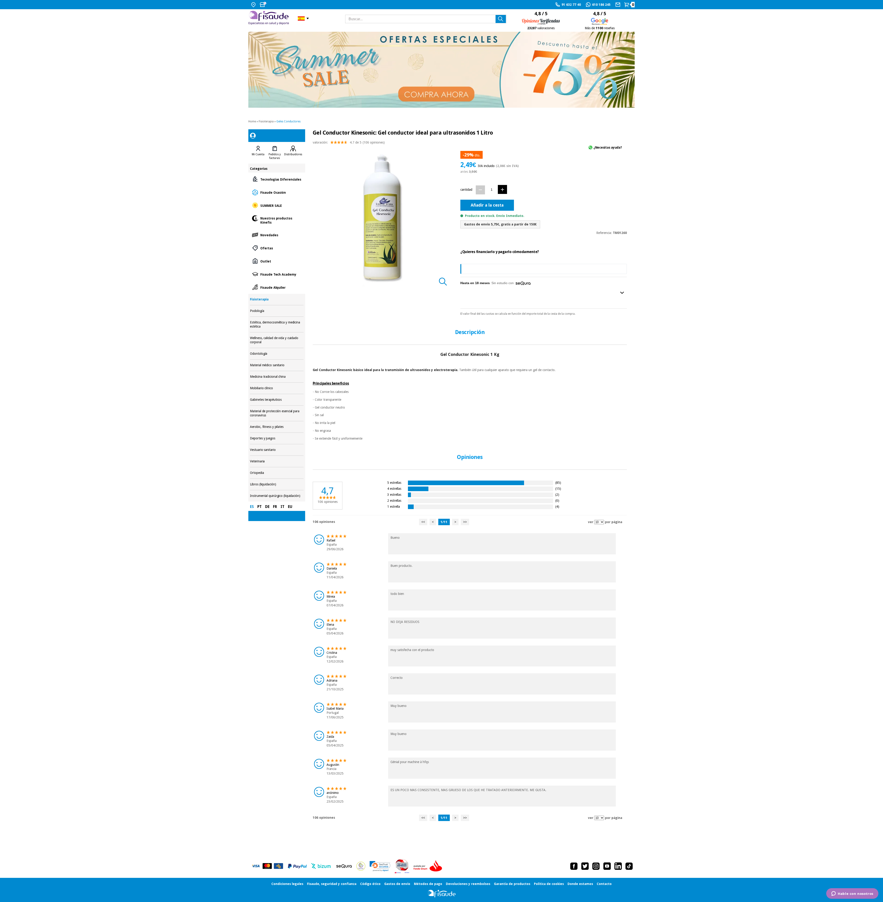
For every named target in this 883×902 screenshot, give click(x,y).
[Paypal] (297, 866)
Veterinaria (276, 461)
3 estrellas (394, 494)
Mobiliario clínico (276, 388)
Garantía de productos (512, 884)
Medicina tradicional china (276, 376)
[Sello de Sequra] (344, 866)
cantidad (466, 189)
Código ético (370, 884)
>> (465, 522)
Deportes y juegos (276, 438)
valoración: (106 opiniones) (349, 142)
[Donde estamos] (254, 4)
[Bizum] (321, 866)
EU (290, 506)
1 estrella (393, 506)
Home (252, 121)
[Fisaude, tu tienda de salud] (269, 18)
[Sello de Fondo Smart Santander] (428, 866)
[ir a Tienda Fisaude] (442, 893)
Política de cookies (549, 884)
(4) (557, 506)
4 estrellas (394, 488)
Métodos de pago (428, 884)
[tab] (258, 152)
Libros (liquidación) (276, 484)
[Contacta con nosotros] (618, 4)
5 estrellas (394, 482)
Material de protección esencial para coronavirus (276, 413)
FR (275, 506)
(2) (557, 494)
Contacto (604, 884)
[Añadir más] (502, 189)
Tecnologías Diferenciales (276, 179)
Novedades (276, 234)
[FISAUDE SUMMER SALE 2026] (441, 70)
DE (267, 506)
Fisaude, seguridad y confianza (331, 884)
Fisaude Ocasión (276, 192)
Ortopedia (276, 472)
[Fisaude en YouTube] (607, 866)
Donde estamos (580, 884)
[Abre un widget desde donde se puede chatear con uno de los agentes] (852, 894)
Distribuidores (293, 154)
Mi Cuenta (258, 154)
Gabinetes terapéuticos (276, 399)
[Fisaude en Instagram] (596, 866)
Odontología (276, 353)
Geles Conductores (288, 121)
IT (282, 506)
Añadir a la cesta (487, 205)
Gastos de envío (397, 884)
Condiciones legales (287, 884)
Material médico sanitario (276, 365)
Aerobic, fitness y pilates (276, 426)
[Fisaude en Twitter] (585, 866)
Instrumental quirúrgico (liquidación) (276, 495)
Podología (276, 311)
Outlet (276, 261)
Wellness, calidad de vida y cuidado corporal (276, 340)
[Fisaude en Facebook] (574, 866)
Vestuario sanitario (276, 449)
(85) (558, 482)
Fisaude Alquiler (276, 287)
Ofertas (276, 247)
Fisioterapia (266, 121)
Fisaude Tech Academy (276, 274)
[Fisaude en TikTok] (629, 866)
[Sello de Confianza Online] (361, 866)
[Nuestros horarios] (263, 4)
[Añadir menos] (480, 189)
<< (423, 522)
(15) (558, 488)
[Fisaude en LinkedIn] (618, 866)
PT (259, 506)
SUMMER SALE (276, 205)
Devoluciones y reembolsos (468, 884)
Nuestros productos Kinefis (276, 220)
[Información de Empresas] (402, 866)
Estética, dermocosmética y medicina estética (276, 324)
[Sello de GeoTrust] (380, 866)
